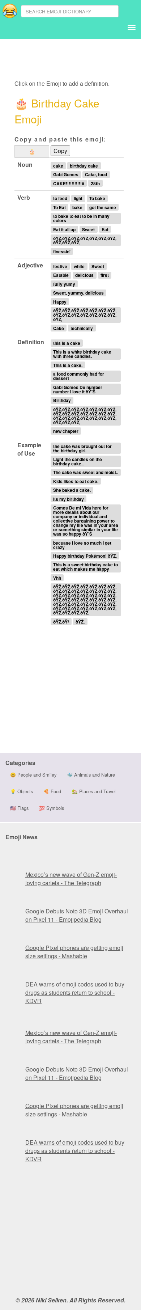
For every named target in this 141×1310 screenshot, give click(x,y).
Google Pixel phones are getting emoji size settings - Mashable (74, 951)
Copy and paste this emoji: (60, 139)
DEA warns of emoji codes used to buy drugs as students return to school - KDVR (74, 992)
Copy (60, 151)
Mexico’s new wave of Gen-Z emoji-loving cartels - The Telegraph (71, 878)
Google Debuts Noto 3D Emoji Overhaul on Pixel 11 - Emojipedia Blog (76, 915)
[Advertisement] (72, 60)
